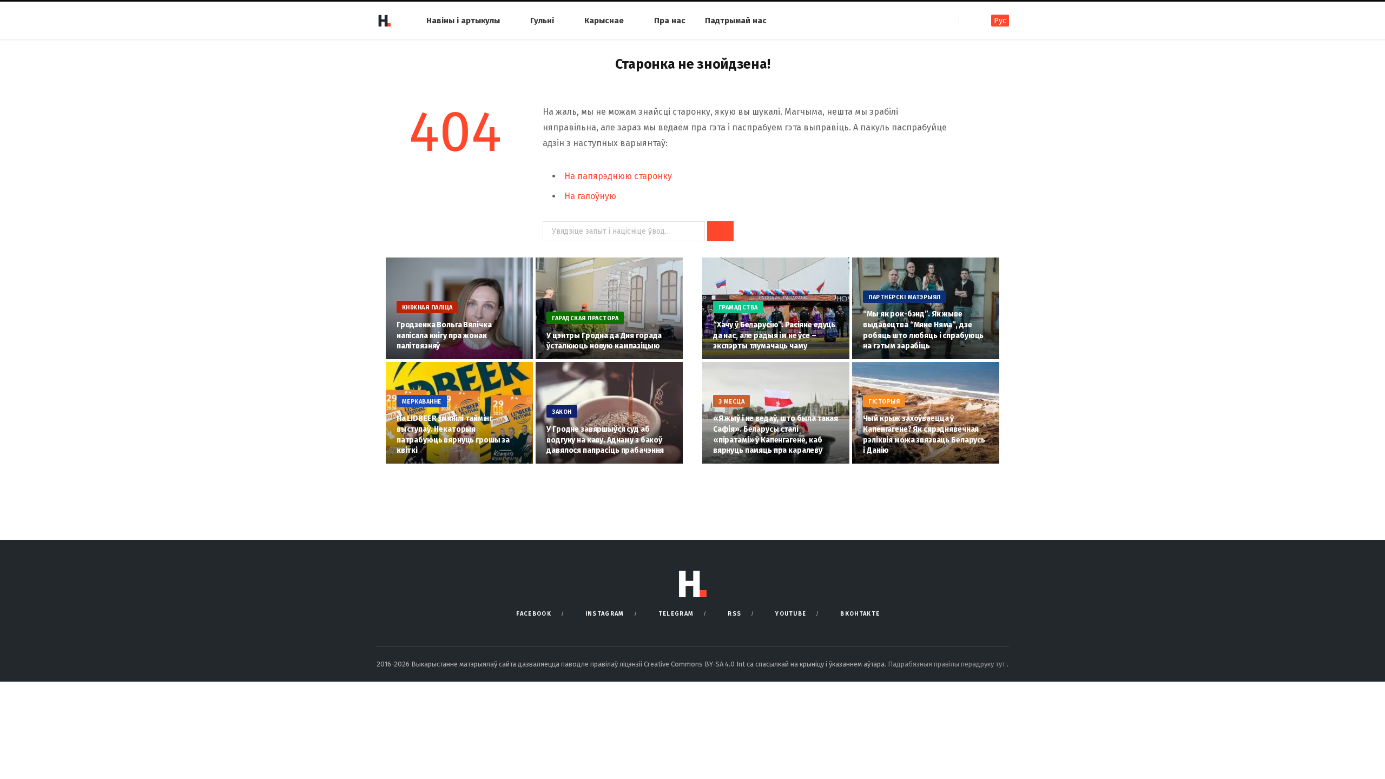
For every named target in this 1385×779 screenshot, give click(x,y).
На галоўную (590, 196)
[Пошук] (968, 20)
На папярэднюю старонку (618, 176)
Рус (1000, 20)
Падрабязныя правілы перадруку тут (947, 664)
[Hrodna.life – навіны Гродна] (384, 21)
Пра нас (669, 20)
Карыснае (604, 20)
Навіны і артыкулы (463, 20)
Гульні (542, 20)
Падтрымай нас (736, 20)
